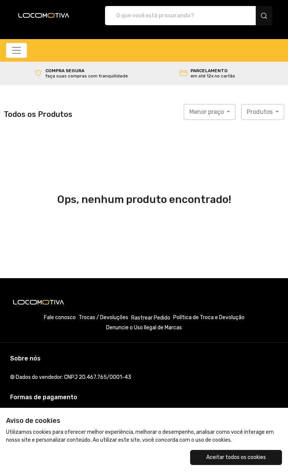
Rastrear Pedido (150, 318)
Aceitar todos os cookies (236, 457)
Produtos (260, 111)
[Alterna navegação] (16, 50)
